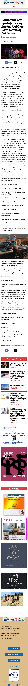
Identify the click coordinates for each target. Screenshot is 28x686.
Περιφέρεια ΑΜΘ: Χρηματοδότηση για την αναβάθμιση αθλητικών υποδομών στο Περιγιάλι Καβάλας (18, 398)
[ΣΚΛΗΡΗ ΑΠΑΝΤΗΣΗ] (5, 387)
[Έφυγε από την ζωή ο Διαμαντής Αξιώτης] (5, 365)
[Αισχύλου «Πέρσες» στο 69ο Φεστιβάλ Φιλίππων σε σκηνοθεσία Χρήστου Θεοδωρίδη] (5, 374)
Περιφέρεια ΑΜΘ (15, 404)
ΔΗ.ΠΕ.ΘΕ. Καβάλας (9, 37)
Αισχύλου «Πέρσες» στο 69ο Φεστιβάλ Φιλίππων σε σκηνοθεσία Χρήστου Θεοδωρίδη (17, 375)
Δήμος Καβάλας (15, 422)
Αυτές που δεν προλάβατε (10, 345)
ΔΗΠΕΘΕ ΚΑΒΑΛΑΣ (20, 345)
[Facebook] (9, 685)
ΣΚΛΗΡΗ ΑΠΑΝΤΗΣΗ (17, 385)
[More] (21, 62)
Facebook (13, 684)
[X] (17, 685)
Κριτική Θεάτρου (15, 380)
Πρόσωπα (13, 367)
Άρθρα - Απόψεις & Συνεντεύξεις (16, 388)
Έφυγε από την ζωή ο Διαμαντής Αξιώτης (18, 364)
